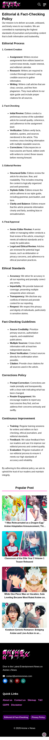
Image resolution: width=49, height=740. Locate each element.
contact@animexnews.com (19, 676)
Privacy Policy (38, 717)
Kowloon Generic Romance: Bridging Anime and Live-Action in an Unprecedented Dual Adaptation (24, 633)
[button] (39, 4)
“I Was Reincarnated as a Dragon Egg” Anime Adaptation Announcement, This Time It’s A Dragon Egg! (24, 526)
